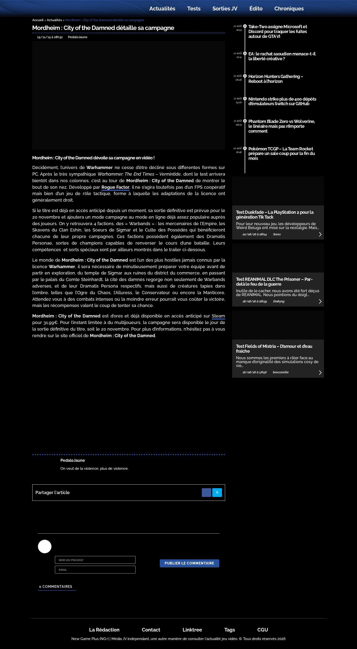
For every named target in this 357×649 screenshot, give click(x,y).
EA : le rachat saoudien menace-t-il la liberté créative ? (282, 56)
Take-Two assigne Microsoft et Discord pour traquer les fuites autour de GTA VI (277, 31)
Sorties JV (225, 8)
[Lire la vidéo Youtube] (128, 397)
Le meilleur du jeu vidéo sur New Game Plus (59, 8)
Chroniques (289, 8)
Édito (256, 8)
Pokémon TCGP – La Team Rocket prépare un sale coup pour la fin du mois (281, 153)
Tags (229, 630)
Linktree (192, 630)
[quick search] (315, 9)
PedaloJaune (72, 460)
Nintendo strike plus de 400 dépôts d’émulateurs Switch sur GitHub (282, 101)
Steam (218, 315)
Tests (194, 8)
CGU (262, 630)
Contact (151, 630)
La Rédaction (104, 630)
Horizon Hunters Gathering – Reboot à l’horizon (275, 79)
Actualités (162, 8)
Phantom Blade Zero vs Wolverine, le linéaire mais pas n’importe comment (281, 126)
